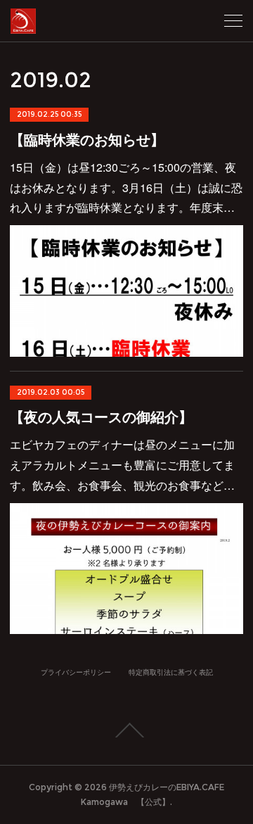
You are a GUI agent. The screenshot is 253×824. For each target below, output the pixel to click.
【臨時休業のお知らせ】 (87, 139)
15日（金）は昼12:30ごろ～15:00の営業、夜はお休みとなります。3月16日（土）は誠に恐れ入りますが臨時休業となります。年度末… (126, 187)
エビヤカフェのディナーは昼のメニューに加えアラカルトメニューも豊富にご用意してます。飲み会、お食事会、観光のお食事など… (122, 464)
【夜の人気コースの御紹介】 (101, 416)
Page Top (126, 730)
